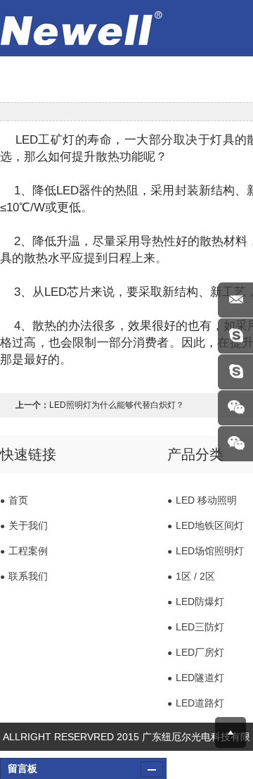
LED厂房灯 (195, 652)
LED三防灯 (195, 626)
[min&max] (152, 769)
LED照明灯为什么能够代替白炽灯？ (116, 405)
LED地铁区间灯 (205, 525)
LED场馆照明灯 (205, 550)
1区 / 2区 (191, 576)
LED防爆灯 (195, 601)
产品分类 (195, 454)
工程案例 (24, 550)
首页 (14, 500)
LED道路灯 (195, 703)
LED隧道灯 (195, 677)
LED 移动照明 (202, 500)
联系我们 (24, 576)
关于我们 (24, 525)
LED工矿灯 (42, 140)
